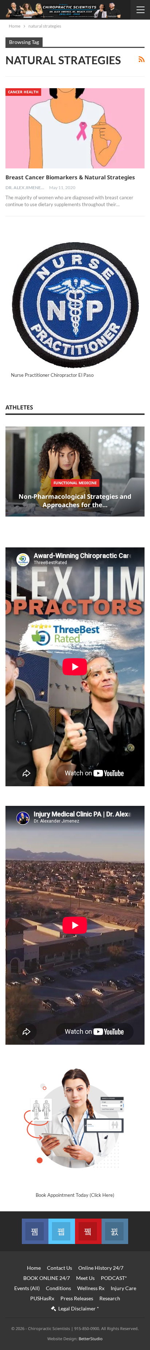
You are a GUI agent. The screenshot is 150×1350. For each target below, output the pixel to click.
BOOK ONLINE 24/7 (46, 1278)
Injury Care (123, 1288)
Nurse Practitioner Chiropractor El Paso (52, 375)
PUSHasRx (42, 1298)
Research (109, 1298)
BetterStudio (91, 1338)
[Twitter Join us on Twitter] (61, 1231)
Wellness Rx (90, 1288)
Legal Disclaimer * (78, 1308)
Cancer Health (23, 91)
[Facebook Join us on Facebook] (35, 1231)
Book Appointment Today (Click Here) (75, 1195)
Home (34, 1268)
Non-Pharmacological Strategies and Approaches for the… (75, 500)
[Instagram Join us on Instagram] (115, 1231)
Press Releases (76, 1298)
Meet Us (85, 1278)
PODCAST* (114, 1278)
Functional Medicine (75, 482)
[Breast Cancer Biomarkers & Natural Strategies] (75, 128)
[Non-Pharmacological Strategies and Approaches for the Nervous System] (75, 472)
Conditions (58, 1288)
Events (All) (27, 1288)
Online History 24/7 (100, 1268)
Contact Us (59, 1268)
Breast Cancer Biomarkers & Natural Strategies (70, 177)
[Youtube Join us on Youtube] (88, 1231)
